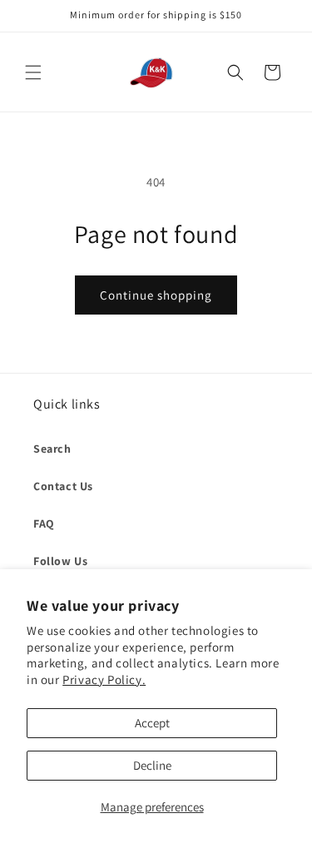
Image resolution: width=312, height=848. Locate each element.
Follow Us (60, 560)
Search (52, 448)
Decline (152, 765)
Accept (152, 723)
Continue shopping (156, 295)
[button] (33, 72)
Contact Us (63, 486)
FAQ (44, 523)
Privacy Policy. (104, 679)
